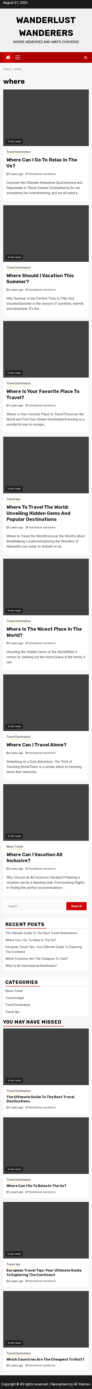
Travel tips (13, 499)
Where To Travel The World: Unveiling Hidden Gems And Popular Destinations (38, 513)
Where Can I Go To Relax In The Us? (30, 940)
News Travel (14, 846)
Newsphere (59, 1384)
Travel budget (14, 998)
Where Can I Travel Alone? (36, 745)
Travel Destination (18, 152)
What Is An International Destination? (31, 966)
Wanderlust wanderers (42, 174)
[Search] (85, 57)
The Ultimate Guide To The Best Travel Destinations (41, 933)
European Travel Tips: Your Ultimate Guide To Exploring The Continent (44, 1272)
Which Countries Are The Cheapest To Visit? (36, 959)
